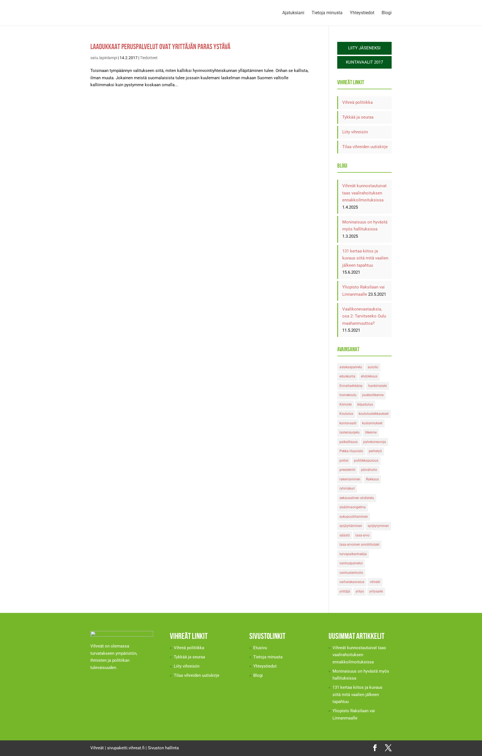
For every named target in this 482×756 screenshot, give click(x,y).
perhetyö (375, 451)
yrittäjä (344, 591)
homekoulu (347, 395)
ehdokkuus (369, 376)
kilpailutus (365, 404)
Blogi (387, 13)
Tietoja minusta (327, 13)
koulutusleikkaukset (374, 414)
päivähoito (369, 470)
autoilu (373, 367)
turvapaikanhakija (353, 554)
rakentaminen (349, 479)
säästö (344, 535)
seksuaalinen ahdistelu (356, 498)
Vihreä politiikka (357, 102)
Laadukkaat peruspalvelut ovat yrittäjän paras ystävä (160, 46)
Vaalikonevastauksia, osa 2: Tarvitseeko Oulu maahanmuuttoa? (364, 316)
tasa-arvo (362, 535)
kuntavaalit (347, 423)
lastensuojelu (349, 432)
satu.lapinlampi (103, 58)
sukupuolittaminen (353, 517)
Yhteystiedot (362, 13)
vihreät (375, 582)
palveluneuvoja (374, 442)
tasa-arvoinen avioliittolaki (359, 544)
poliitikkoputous (366, 461)
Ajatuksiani (293, 13)
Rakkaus (372, 479)
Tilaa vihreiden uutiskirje (365, 146)
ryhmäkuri (347, 488)
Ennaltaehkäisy (351, 386)
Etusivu (260, 647)
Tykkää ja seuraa (357, 117)
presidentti (347, 470)
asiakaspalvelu (350, 367)
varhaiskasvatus (351, 582)
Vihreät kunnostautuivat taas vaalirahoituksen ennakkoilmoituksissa (364, 193)
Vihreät (97, 747)
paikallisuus (348, 442)
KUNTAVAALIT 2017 (364, 62)
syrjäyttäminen (350, 526)
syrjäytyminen (378, 526)
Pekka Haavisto (351, 451)
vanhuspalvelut (351, 563)
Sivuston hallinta (163, 747)
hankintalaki (377, 386)
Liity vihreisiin (355, 131)
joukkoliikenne (373, 395)
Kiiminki (345, 404)
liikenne (371, 432)
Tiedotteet (149, 58)
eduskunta (347, 376)
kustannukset (372, 423)
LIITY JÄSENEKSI (364, 47)
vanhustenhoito (351, 573)
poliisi (343, 461)
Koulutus (346, 414)
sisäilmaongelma (352, 507)
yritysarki (376, 591)
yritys (360, 591)
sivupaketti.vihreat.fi (125, 747)
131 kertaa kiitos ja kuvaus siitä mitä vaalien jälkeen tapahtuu (365, 258)
